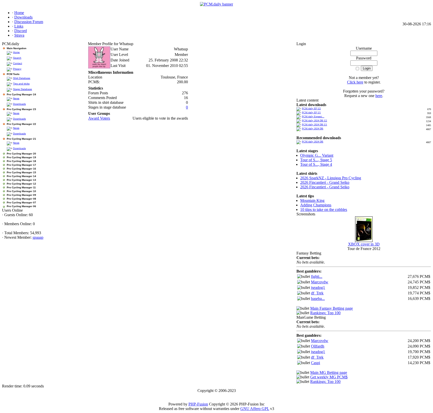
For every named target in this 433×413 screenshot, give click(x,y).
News (16, 98)
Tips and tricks (21, 83)
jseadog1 (318, 287)
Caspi (315, 363)
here (378, 96)
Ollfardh (317, 346)
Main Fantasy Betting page (331, 308)
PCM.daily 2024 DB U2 (314, 120)
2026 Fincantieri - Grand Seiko (324, 182)
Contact (17, 63)
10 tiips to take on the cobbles (323, 209)
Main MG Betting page (328, 372)
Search (17, 57)
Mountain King (312, 200)
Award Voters (99, 118)
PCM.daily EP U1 (311, 112)
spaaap (38, 237)
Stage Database (22, 89)
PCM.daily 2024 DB (312, 128)
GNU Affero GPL (254, 408)
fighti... (316, 276)
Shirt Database (21, 78)
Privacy (17, 68)
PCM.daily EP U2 (311, 108)
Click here (355, 82)
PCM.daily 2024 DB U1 (314, 124)
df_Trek (317, 293)
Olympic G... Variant (316, 155)
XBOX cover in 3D (364, 244)
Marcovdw (319, 282)
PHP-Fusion (198, 404)
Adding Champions (315, 205)
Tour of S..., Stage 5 (316, 160)
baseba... (318, 298)
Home (16, 52)
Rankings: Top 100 (325, 313)
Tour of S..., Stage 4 (316, 164)
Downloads (19, 104)
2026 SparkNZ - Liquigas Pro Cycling (330, 178)
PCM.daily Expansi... (313, 116)
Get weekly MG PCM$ (329, 377)
